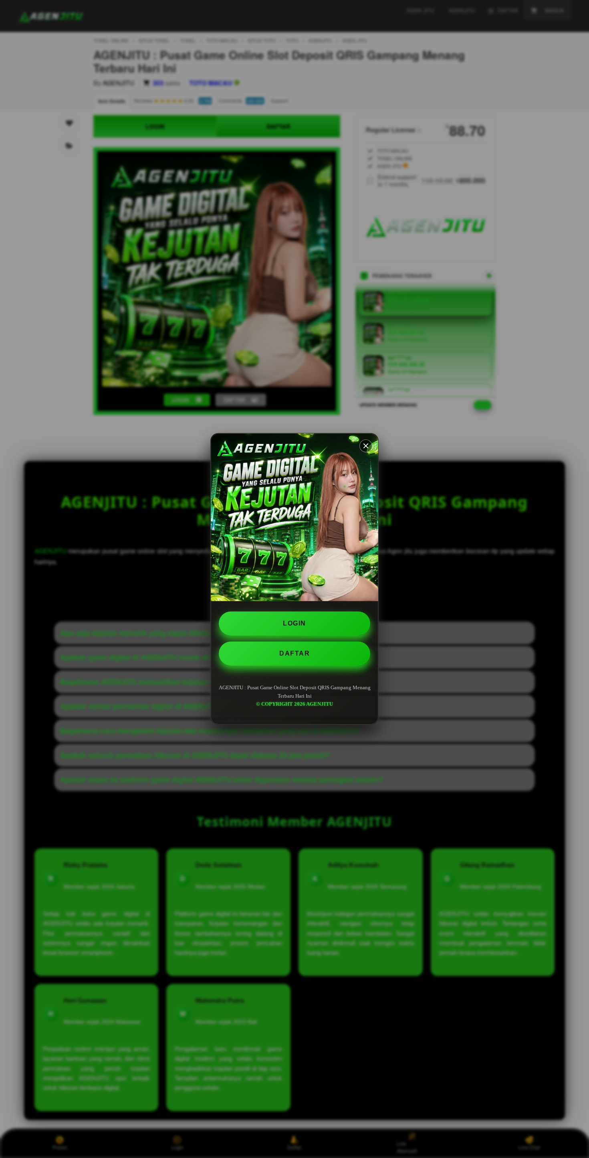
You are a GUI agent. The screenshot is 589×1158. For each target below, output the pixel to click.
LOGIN (294, 623)
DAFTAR (294, 653)
